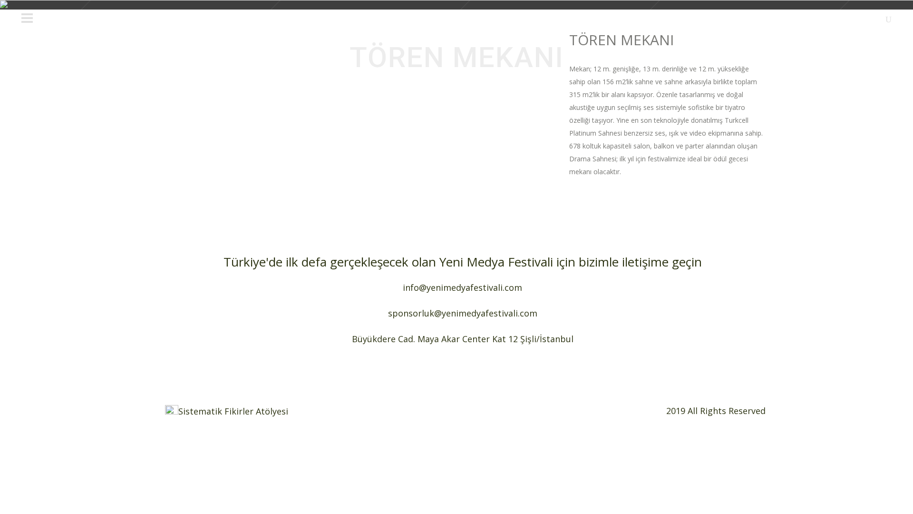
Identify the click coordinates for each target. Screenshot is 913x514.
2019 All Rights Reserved (716, 410)
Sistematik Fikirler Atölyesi (233, 411)
